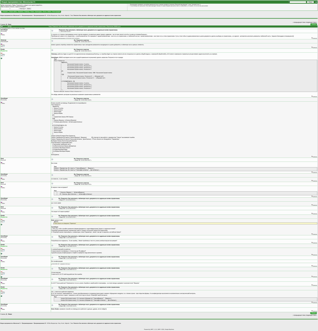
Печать (314, 24)
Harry (59, 15)
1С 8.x (48, 15)
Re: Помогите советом (81, 40)
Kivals (62, 15)
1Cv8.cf (53, 264)
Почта (45, 11)
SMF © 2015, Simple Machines (166, 329)
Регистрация (56, 11)
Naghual (67, 15)
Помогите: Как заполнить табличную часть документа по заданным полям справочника (97, 15)
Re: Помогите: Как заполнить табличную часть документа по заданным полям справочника (89, 198)
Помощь (26, 11)
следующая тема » (311, 22)
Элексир (3, 40)
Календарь (38, 11)
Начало (5, 11)
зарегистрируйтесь (36, 5)
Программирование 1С (40, 15)
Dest (2, 158)
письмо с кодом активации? (18, 6)
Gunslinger (4, 30)
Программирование (27, 15)
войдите (26, 5)
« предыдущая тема (299, 22)
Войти (49, 11)
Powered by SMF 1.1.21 (150, 329)
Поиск (32, 11)
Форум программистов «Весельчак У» (10, 15)
